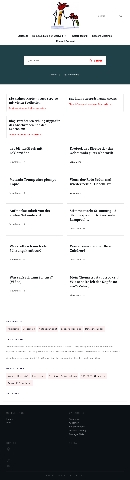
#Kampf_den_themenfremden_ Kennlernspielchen (67, 358)
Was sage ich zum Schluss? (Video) (34, 286)
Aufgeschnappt (48, 328)
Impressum (38, 376)
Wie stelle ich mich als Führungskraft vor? (34, 253)
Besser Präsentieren (19, 383)
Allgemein (29, 328)
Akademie (14, 328)
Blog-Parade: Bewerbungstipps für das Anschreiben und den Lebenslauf (35, 127)
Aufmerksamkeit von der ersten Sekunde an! (34, 220)
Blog (8, 422)
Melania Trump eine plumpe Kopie (34, 186)
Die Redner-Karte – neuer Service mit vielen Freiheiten (35, 102)
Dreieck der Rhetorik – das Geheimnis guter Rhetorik (95, 155)
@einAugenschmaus (17, 358)
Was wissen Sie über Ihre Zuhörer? (95, 253)
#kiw (97, 358)
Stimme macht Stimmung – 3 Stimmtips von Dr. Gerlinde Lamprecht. (95, 220)
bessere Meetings (71, 328)
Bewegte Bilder (94, 328)
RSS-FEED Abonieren (93, 376)
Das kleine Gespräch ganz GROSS (95, 102)
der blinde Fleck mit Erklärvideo (34, 155)
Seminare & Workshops (63, 376)
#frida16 (34, 358)
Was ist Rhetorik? (18, 376)
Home (9, 419)
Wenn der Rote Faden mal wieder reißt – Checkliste (95, 186)
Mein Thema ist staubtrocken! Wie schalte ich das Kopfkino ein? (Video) (95, 286)
